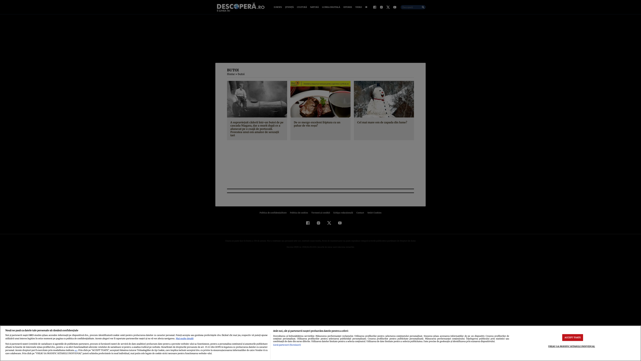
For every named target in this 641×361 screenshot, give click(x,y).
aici (76, 350)
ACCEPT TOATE (573, 337)
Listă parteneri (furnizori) (287, 344)
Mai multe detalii (184, 338)
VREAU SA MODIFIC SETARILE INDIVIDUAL (571, 346)
